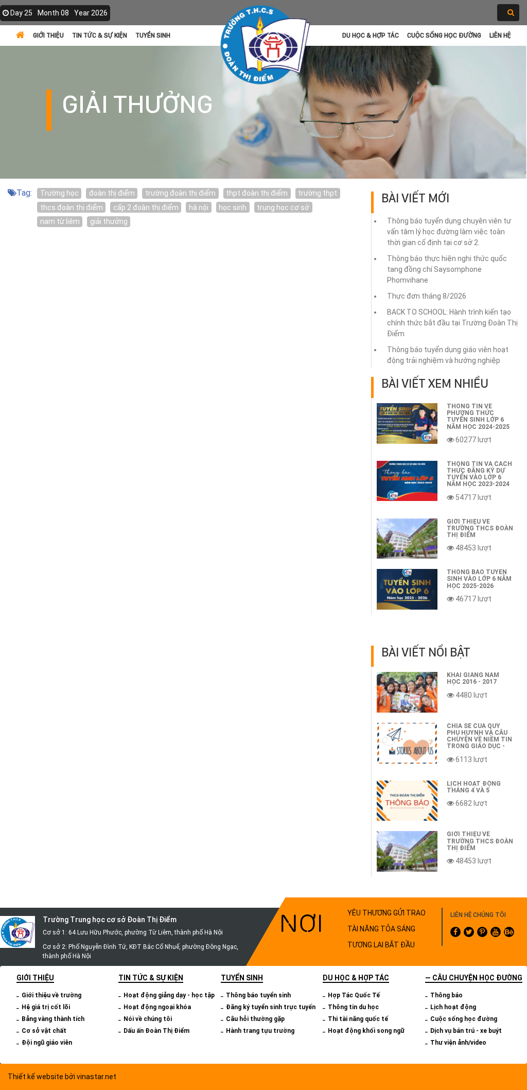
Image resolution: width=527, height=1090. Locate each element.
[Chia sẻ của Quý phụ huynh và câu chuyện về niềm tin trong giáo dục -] (407, 743)
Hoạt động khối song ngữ (366, 1030)
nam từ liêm (60, 221)
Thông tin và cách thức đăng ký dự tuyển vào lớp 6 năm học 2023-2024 (479, 474)
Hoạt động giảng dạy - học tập (169, 995)
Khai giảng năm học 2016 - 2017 (473, 678)
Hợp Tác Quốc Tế (354, 995)
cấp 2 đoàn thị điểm (146, 207)
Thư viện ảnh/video (458, 1042)
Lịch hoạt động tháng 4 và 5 (474, 787)
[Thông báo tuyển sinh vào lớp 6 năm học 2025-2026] (407, 589)
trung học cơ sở (283, 207)
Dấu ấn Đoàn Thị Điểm (156, 1030)
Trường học (59, 193)
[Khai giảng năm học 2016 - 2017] (407, 692)
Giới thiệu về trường (51, 995)
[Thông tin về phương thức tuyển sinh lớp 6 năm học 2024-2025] (407, 423)
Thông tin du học (353, 1007)
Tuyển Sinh (152, 35)
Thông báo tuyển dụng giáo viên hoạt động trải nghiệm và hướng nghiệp (447, 355)
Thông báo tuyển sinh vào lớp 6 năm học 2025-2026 (479, 578)
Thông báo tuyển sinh (258, 995)
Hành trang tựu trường (260, 1030)
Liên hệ (500, 35)
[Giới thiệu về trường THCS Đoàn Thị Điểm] (407, 538)
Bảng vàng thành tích (53, 1019)
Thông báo (446, 995)
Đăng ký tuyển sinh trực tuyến (270, 1007)
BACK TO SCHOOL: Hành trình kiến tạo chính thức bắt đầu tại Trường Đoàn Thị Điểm (452, 323)
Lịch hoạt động (453, 1007)
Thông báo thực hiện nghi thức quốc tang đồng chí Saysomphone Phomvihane (447, 269)
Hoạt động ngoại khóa (157, 1007)
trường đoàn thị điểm (180, 193)
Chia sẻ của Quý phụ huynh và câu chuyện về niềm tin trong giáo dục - (479, 736)
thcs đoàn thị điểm (71, 207)
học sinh (233, 207)
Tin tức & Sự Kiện (99, 35)
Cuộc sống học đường (444, 35)
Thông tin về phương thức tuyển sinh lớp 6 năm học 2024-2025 (478, 416)
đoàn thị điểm (112, 193)
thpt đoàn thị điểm (257, 193)
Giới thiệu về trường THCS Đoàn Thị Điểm (480, 528)
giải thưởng (109, 221)
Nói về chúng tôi (148, 1019)
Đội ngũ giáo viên (47, 1042)
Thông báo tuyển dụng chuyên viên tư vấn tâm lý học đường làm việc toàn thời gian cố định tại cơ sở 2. (449, 232)
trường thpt (317, 193)
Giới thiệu (48, 35)
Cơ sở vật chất (44, 1030)
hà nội (198, 207)
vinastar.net (96, 1076)
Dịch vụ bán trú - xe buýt (466, 1030)
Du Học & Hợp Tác (370, 35)
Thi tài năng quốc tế (358, 1019)
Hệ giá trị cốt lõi (46, 1007)
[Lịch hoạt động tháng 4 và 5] (407, 801)
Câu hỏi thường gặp (255, 1019)
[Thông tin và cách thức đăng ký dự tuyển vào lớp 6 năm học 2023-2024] (407, 481)
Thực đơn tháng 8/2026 (426, 296)
